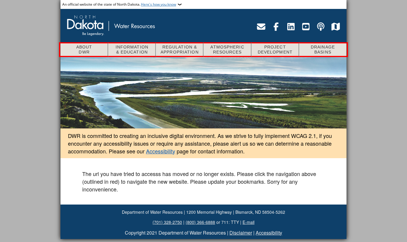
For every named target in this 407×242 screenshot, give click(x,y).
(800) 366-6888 (200, 222)
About (84, 49)
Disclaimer (240, 232)
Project (275, 49)
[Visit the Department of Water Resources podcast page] (320, 26)
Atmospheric (227, 49)
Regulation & (180, 49)
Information (132, 49)
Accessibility (160, 151)
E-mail (248, 222)
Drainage (323, 49)
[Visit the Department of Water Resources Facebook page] (275, 26)
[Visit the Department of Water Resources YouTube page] (305, 26)
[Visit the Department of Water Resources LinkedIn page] (290, 26)
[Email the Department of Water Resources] (261, 26)
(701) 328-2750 (167, 222)
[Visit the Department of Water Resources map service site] (335, 26)
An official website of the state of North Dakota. (119, 4)
